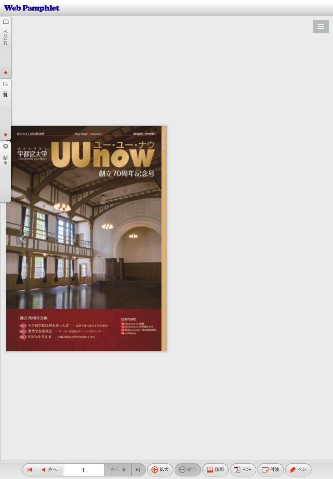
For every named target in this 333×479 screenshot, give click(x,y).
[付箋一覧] (5, 109)
